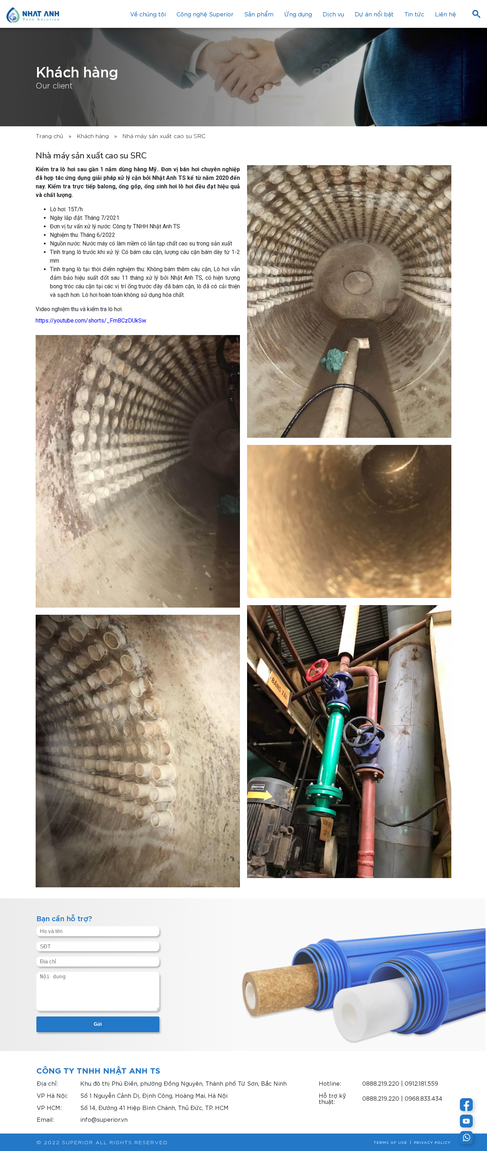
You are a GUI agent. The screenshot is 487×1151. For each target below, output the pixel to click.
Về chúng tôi (148, 13)
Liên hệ (445, 13)
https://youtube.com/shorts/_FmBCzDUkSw (91, 320)
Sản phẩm (258, 13)
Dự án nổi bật (374, 13)
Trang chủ (49, 135)
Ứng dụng (298, 13)
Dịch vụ (333, 13)
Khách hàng (93, 135)
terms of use (390, 1142)
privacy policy (432, 1142)
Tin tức (414, 13)
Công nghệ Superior (205, 13)
